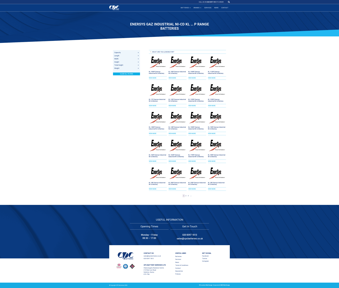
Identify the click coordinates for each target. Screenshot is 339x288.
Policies (178, 274)
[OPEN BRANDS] (200, 8)
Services (178, 259)
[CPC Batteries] (124, 7)
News (177, 262)
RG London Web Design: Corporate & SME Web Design (214, 285)
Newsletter (179, 271)
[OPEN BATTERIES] (190, 8)
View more (152, 78)
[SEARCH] (229, 2)
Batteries (178, 256)
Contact (178, 268)
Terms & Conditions (181, 265)
